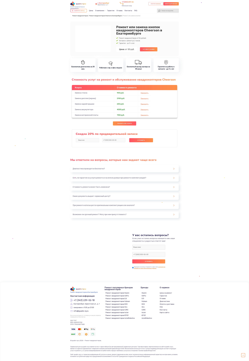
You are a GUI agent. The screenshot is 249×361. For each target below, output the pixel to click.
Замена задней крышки (84, 104)
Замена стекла (81, 93)
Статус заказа (156, 3)
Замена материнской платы (86, 115)
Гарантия (110, 10)
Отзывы (119, 10)
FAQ (135, 10)
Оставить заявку (149, 49)
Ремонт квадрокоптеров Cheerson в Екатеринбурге (105, 15)
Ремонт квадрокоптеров (80, 15)
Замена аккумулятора (84, 109)
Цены (91, 10)
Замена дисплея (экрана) (85, 98)
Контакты (128, 10)
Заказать (144, 93)
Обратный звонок (171, 3)
